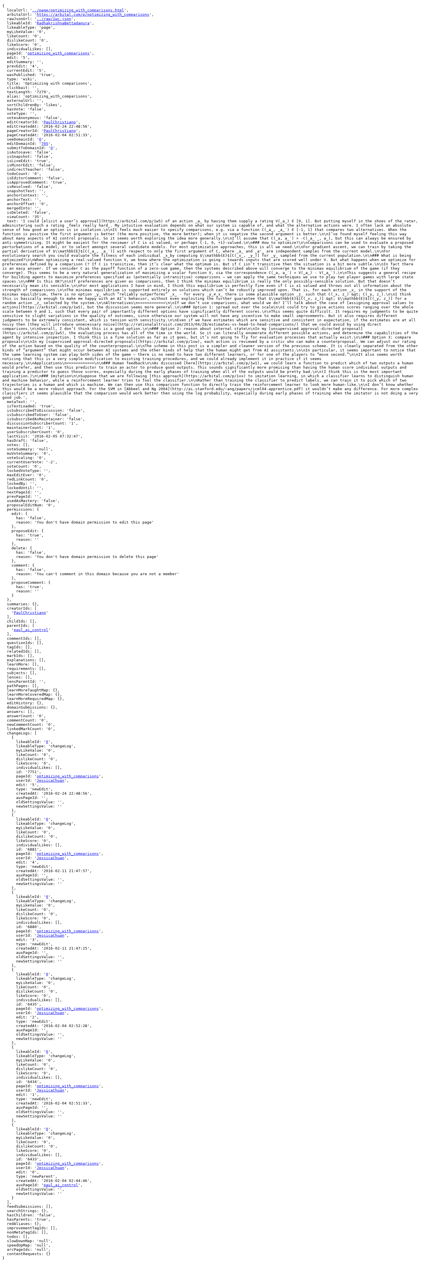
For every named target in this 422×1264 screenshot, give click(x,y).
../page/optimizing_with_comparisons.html (78, 10)
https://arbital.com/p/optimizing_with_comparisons (93, 14)
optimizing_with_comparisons (59, 53)
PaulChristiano (60, 122)
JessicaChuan (50, 780)
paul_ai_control (31, 630)
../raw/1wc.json (54, 19)
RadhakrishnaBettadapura (63, 23)
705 (44, 143)
